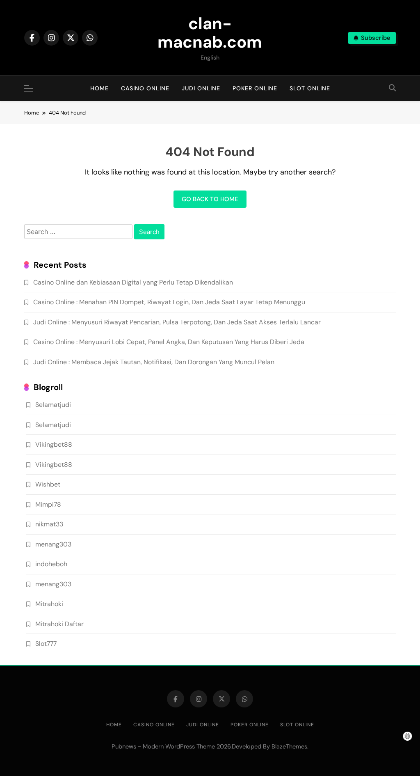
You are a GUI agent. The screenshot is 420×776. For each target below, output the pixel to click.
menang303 (53, 544)
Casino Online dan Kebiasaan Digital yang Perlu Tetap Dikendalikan (133, 282)
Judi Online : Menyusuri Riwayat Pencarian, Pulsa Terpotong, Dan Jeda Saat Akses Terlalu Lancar (177, 322)
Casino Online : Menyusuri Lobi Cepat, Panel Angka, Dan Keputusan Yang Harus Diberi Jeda (168, 341)
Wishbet (47, 484)
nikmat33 (49, 524)
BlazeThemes (289, 746)
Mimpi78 (48, 504)
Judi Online (201, 88)
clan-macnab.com (210, 33)
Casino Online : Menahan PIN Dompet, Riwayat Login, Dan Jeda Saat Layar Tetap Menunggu (169, 302)
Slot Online (310, 88)
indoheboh (51, 564)
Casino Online (145, 88)
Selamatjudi (53, 404)
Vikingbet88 (53, 444)
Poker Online (255, 88)
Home (99, 88)
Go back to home (210, 199)
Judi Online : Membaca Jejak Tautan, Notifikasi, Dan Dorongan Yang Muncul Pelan (153, 362)
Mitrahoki (49, 603)
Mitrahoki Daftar (59, 624)
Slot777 (46, 643)
